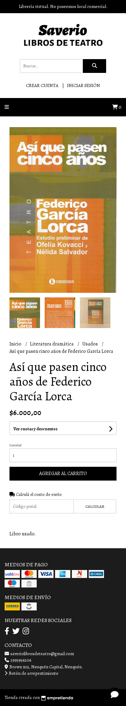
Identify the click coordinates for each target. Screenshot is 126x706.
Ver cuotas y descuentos (35, 429)
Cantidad (15, 445)
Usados (90, 344)
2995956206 (20, 660)
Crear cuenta (42, 85)
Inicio (15, 344)
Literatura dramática (52, 344)
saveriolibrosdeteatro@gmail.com (41, 654)
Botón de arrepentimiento (33, 673)
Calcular (94, 506)
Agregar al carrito (63, 473)
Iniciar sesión (83, 85)
